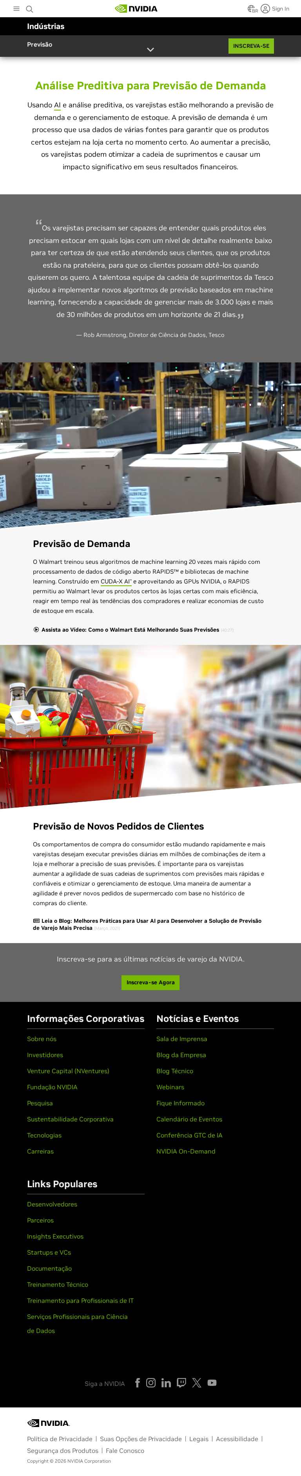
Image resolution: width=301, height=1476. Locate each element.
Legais (199, 1439)
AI (57, 104)
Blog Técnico (174, 1071)
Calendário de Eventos (189, 1119)
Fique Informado (180, 1103)
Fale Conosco (125, 1450)
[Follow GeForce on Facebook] (137, 1382)
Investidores (45, 1055)
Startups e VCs (49, 1252)
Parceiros (40, 1220)
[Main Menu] (16, 9)
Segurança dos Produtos (62, 1450)
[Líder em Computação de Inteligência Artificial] (136, 8)
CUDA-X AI (116, 581)
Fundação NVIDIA (52, 1087)
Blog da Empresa (181, 1055)
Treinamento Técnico (57, 1284)
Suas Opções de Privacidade (141, 1439)
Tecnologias (44, 1135)
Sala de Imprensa (181, 1039)
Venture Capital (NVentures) (68, 1071)
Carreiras (40, 1151)
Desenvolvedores (52, 1204)
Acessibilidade (237, 1439)
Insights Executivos (55, 1236)
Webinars (170, 1087)
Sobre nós (41, 1039)
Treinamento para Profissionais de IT (80, 1300)
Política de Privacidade (59, 1439)
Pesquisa (40, 1103)
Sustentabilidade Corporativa (70, 1119)
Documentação (49, 1268)
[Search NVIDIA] (30, 7)
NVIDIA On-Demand (186, 1151)
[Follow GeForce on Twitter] (196, 1382)
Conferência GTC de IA (189, 1135)
